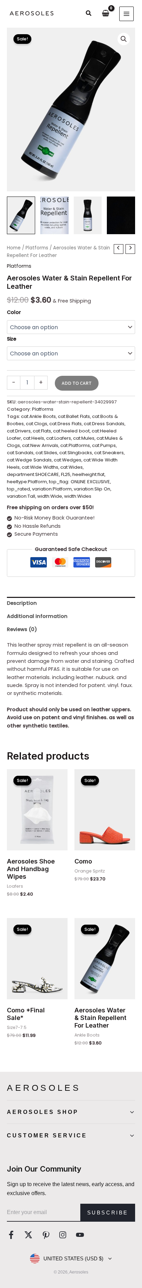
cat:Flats (42, 431)
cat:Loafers (58, 438)
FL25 (65, 474)
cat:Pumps (104, 445)
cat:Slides (46, 452)
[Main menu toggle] (126, 14)
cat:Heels (33, 438)
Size (11, 338)
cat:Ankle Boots (38, 416)
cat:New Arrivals (40, 445)
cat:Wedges (67, 460)
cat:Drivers (19, 431)
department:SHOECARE (33, 474)
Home (14, 248)
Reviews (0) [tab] (22, 629)
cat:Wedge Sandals (29, 460)
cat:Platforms (75, 445)
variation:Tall (21, 496)
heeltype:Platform (27, 481)
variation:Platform (52, 489)
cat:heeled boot (71, 431)
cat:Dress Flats (65, 423)
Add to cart (77, 383)
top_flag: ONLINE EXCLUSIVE (79, 481)
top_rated (18, 489)
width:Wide (49, 496)
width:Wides (77, 496)
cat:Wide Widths (40, 467)
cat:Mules (83, 438)
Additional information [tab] (37, 616)
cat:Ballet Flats (74, 416)
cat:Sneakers (109, 452)
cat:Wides (71, 467)
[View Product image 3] (88, 215)
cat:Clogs (36, 423)
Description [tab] (22, 603)
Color (14, 312)
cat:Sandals (20, 452)
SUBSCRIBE (107, 1212)
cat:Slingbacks (75, 452)
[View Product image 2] (54, 215)
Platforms (37, 248)
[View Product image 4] (121, 215)
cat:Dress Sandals (104, 423)
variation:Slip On (92, 489)
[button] (89, 14)
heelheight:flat (88, 474)
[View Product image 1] (21, 215)
